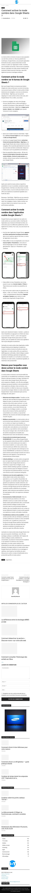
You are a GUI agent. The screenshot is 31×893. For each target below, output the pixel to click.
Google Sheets (9, 559)
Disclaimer (3, 875)
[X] (6, 568)
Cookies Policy (4, 877)
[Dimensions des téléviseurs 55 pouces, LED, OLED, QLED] (15, 822)
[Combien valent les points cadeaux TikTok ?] (15, 793)
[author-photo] (15, 594)
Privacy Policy (4, 878)
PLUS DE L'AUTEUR (21, 603)
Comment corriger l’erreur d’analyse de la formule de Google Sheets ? (7, 578)
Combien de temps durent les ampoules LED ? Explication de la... (14, 777)
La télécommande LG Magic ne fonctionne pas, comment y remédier (13, 813)
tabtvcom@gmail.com (15, 881)
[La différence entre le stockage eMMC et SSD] (15, 611)
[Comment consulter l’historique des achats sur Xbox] (15, 648)
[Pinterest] (9, 568)
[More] (16, 568)
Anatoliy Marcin (6, 18)
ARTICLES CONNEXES (8, 603)
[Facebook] (2, 568)
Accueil (2, 5)
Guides (7, 5)
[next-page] (2, 662)
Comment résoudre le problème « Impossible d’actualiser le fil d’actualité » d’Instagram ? (23, 579)
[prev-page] (1, 662)
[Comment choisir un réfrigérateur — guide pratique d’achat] (15, 757)
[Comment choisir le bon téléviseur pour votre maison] (15, 742)
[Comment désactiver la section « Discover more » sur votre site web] (15, 629)
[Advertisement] (15, 28)
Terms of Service (5, 874)
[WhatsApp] (12, 568)
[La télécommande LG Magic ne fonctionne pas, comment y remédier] (15, 807)
